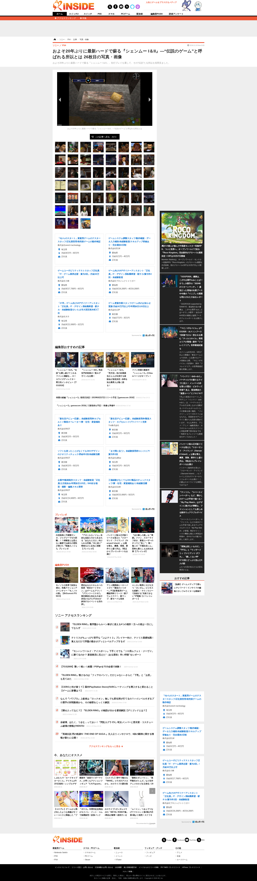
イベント (119, 856)
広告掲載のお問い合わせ (104, 867)
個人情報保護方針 (130, 867)
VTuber (119, 860)
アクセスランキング (66, 18)
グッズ (149, 856)
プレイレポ (61, 514)
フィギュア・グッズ (153, 848)
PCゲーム (125, 14)
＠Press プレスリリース (191, 867)
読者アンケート (176, 14)
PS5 (100, 14)
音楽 (178, 856)
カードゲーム (182, 860)
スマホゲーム (90, 852)
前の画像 (60, 100)
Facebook (180, 840)
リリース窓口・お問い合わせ (82, 867)
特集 (84, 18)
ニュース (119, 852)
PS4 (56, 860)
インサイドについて (62, 867)
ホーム (60, 14)
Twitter (169, 840)
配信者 (140, 14)
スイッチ (88, 14)
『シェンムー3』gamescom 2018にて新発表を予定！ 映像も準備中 (93, 405)
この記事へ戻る (105, 137)
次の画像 (149, 100)
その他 (178, 848)
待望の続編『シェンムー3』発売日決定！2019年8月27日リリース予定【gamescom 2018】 (103, 397)
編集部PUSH (157, 14)
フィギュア (150, 852)
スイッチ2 (74, 14)
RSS (203, 840)
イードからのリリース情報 (149, 867)
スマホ (111, 14)
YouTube (193, 840)
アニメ (179, 852)
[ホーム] (55, 39)
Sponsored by (136, 335)
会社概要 (118, 867)
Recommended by (142, 823)
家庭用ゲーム (58, 848)
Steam (87, 860)
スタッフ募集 (127, 871)
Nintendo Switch (61, 852)
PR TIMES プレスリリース (170, 867)
